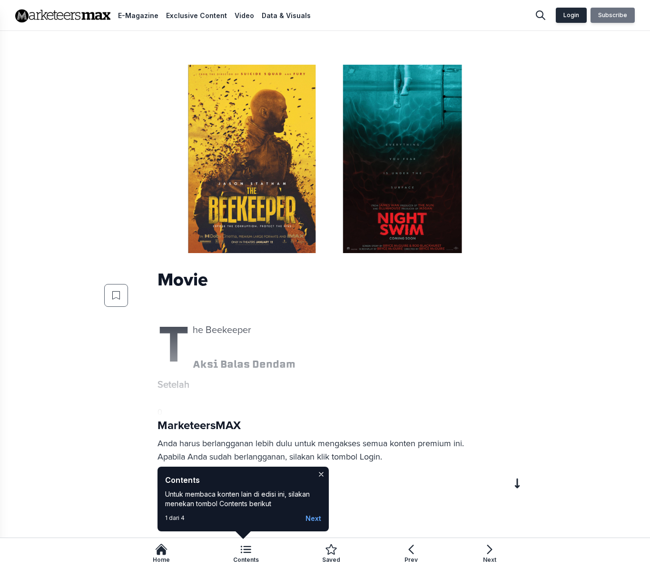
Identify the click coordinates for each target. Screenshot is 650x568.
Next (313, 518)
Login (571, 15)
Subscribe (612, 15)
